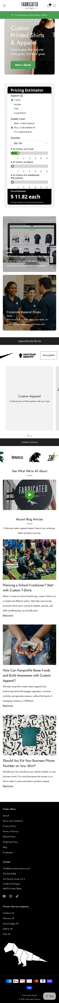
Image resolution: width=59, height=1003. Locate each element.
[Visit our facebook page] (4, 896)
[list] (29, 355)
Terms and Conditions (13, 820)
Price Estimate (18, 191)
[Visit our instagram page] (10, 896)
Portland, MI (8, 913)
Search (6, 815)
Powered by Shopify (29, 995)
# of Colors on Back (22, 162)
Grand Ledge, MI (10, 923)
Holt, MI (6, 934)
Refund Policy (9, 836)
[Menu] (4, 5)
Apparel (17, 95)
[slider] (18, 153)
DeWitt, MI (7, 928)
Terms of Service (10, 831)
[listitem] (29, 15)
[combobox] (29, 143)
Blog (5, 847)
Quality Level (18, 119)
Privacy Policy (9, 826)
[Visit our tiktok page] (17, 896)
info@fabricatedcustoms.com (16, 868)
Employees (8, 852)
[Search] (54, 5)
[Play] (29, 495)
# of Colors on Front (22, 149)
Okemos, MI (8, 918)
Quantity (15, 137)
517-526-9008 (9, 873)
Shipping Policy (10, 841)
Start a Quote (23, 65)
